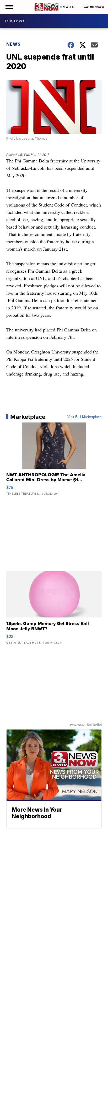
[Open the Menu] (9, 7)
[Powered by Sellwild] (94, 725)
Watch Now (93, 7)
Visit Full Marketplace (84, 417)
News (13, 44)
